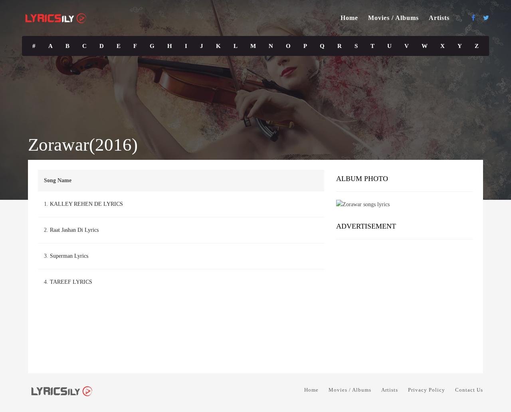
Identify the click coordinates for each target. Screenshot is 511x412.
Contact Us (469, 390)
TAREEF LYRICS (71, 282)
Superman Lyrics (69, 256)
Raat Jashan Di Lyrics (74, 230)
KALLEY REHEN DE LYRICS (86, 204)
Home (349, 17)
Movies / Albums (393, 17)
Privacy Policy (426, 390)
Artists (439, 17)
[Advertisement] (404, 303)
